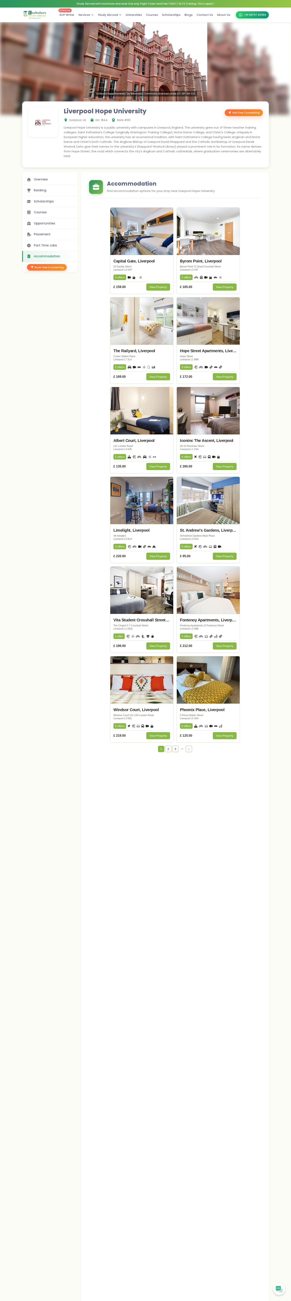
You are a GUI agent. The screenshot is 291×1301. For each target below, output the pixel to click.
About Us (223, 15)
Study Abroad (108, 15)
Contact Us (205, 15)
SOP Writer (66, 14)
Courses (152, 15)
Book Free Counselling (48, 267)
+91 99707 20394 (255, 15)
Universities (134, 15)
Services (84, 15)
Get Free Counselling (246, 112)
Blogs (188, 15)
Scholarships (171, 15)
